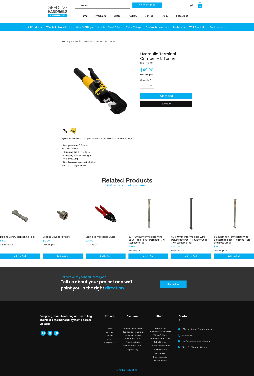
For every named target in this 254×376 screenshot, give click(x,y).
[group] (127, 226)
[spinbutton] (147, 85)
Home (65, 41)
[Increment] (151, 85)
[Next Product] (250, 213)
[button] (133, 16)
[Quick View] (20, 213)
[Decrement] (143, 85)
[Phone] (136, 5)
